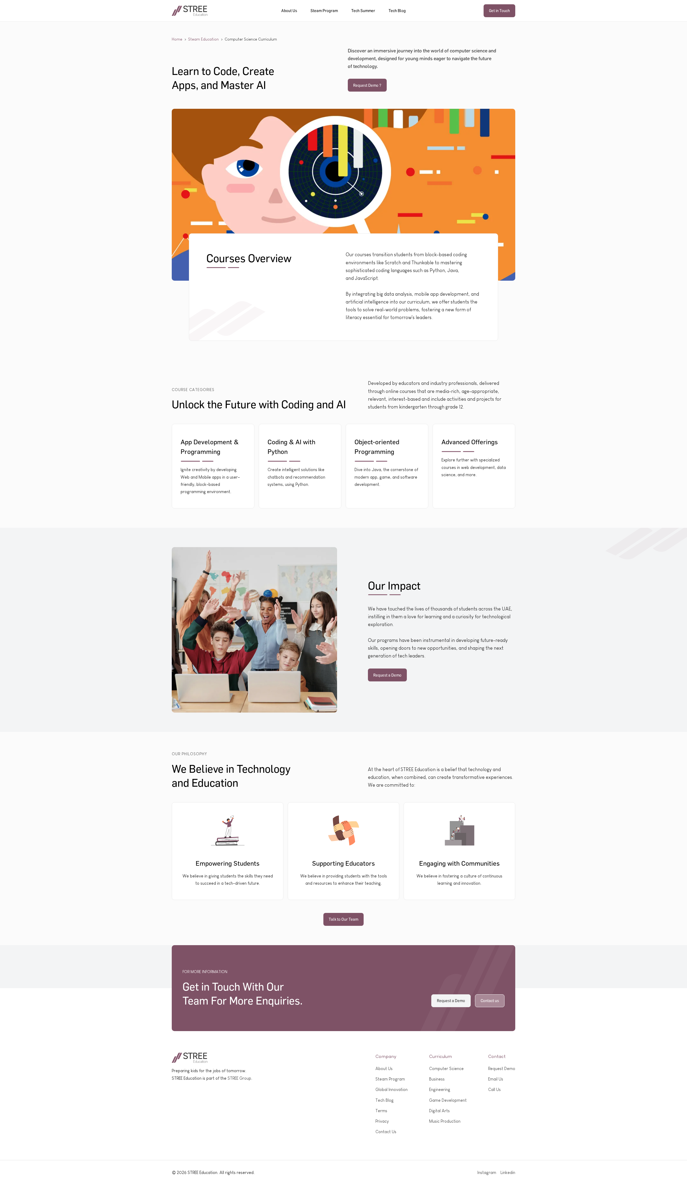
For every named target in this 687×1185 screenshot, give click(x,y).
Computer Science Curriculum (251, 39)
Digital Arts (439, 1110)
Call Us (494, 1089)
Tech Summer (363, 10)
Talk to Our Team (343, 919)
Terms (381, 1110)
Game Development (448, 1100)
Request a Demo (387, 675)
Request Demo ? (367, 85)
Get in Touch (499, 10)
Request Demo (501, 1068)
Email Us (495, 1079)
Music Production (445, 1121)
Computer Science (446, 1068)
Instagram (486, 1172)
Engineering (439, 1089)
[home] (190, 11)
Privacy (382, 1121)
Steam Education (203, 39)
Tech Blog (397, 10)
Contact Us (385, 1131)
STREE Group (239, 1078)
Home (177, 39)
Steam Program (324, 10)
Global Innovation (391, 1089)
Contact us (490, 1000)
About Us (289, 10)
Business (437, 1079)
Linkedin (507, 1172)
